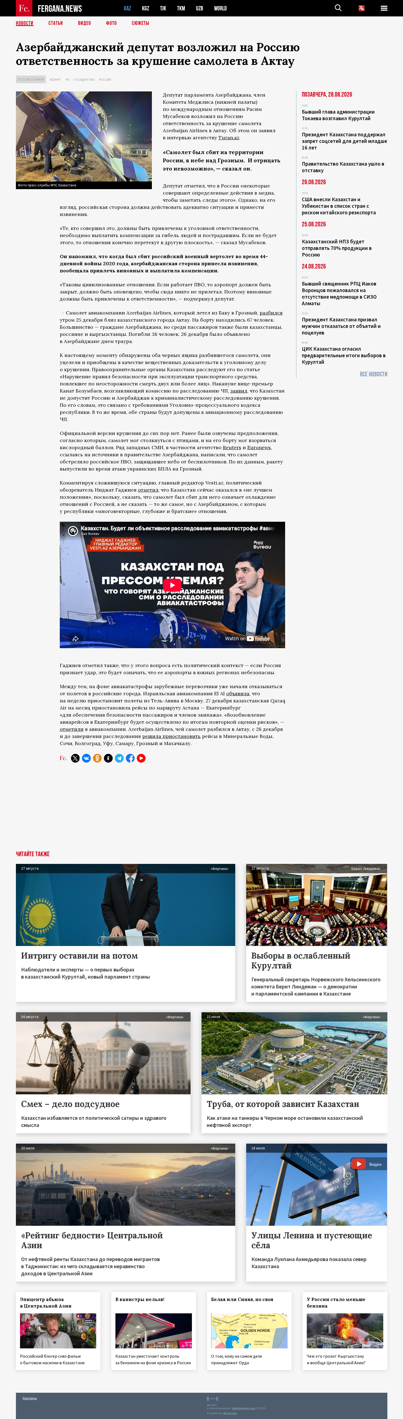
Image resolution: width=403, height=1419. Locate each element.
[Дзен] (108, 758)
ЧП (67, 79)
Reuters (232, 447)
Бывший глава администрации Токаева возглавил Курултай (338, 115)
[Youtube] (141, 758)
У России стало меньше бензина (336, 1302)
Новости (24, 23)
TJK (163, 8)
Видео (84, 23)
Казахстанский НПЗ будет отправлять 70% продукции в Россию (337, 248)
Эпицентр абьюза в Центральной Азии (46, 1302)
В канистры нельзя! (139, 1299)
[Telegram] (119, 758)
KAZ (127, 8)
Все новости (373, 374)
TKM (181, 8)
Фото (111, 23)
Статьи (56, 23)
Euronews (259, 447)
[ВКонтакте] (86, 758)
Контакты (30, 1398)
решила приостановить (171, 736)
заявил (238, 391)
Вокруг (55, 79)
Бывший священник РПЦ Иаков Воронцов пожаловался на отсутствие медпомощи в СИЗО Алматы (339, 293)
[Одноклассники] (97, 758)
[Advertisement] (201, 810)
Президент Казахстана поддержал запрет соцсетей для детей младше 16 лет (344, 141)
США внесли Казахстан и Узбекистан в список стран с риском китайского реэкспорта (339, 206)
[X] (75, 758)
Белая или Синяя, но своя (242, 1299)
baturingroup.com (244, 1408)
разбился (271, 313)
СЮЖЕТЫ (140, 23)
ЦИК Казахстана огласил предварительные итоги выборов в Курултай (344, 355)
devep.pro (230, 1413)
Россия (105, 79)
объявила (237, 693)
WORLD (220, 8)
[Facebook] (130, 758)
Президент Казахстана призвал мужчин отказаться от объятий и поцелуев (341, 326)
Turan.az (228, 137)
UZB (199, 8)
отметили (72, 729)
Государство (84, 79)
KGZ (145, 8)
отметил (148, 490)
